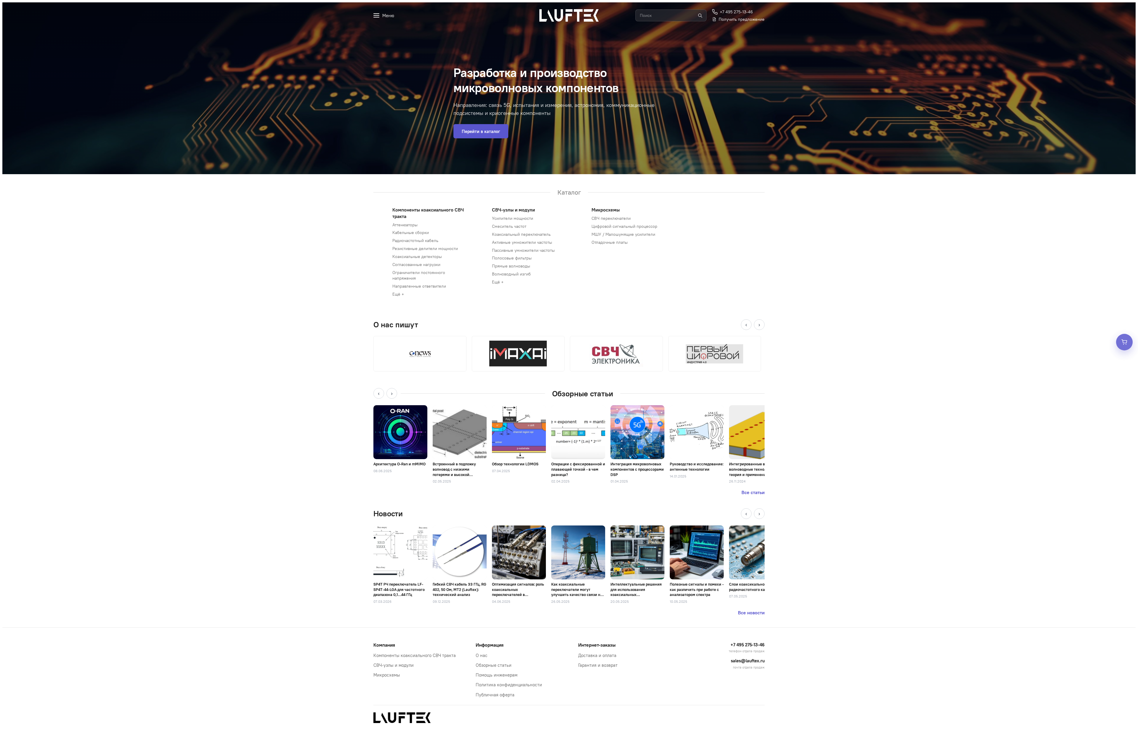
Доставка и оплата (597, 655)
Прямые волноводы (511, 266)
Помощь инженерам (496, 675)
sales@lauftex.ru (748, 661)
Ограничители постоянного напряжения (418, 275)
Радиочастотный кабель (415, 240)
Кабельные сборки (410, 232)
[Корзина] (1124, 342)
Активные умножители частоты (522, 242)
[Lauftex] (569, 15)
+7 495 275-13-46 (748, 645)
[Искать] (700, 15)
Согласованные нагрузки (416, 264)
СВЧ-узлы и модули (513, 210)
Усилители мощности (512, 218)
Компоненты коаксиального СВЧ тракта (414, 655)
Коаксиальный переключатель (521, 234)
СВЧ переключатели (611, 218)
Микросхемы (606, 210)
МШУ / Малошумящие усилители (623, 234)
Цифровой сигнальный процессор (624, 226)
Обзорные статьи (494, 665)
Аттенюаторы (405, 224)
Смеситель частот (509, 226)
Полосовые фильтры (512, 258)
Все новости (751, 613)
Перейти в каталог (481, 131)
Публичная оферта (495, 695)
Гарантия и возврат (598, 665)
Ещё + (398, 294)
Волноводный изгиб (511, 274)
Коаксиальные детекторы (417, 256)
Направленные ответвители (419, 286)
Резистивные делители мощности (425, 248)
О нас (482, 655)
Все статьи (753, 492)
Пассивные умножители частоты (523, 250)
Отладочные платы (610, 242)
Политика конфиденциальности (509, 684)
